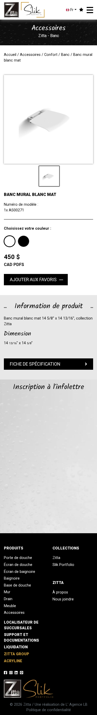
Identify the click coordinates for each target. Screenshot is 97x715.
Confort (50, 55)
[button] (90, 10)
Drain (8, 599)
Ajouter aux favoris (33, 279)
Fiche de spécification (35, 364)
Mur (7, 592)
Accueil (10, 55)
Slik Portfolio (63, 565)
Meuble (10, 606)
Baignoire (12, 578)
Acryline (13, 661)
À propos (60, 592)
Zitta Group (16, 654)
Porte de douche (18, 558)
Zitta (56, 558)
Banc (65, 55)
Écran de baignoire (19, 572)
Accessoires (30, 55)
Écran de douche (18, 565)
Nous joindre (63, 599)
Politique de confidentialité (48, 710)
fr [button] (71, 10)
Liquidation (16, 647)
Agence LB (78, 704)
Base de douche (17, 585)
